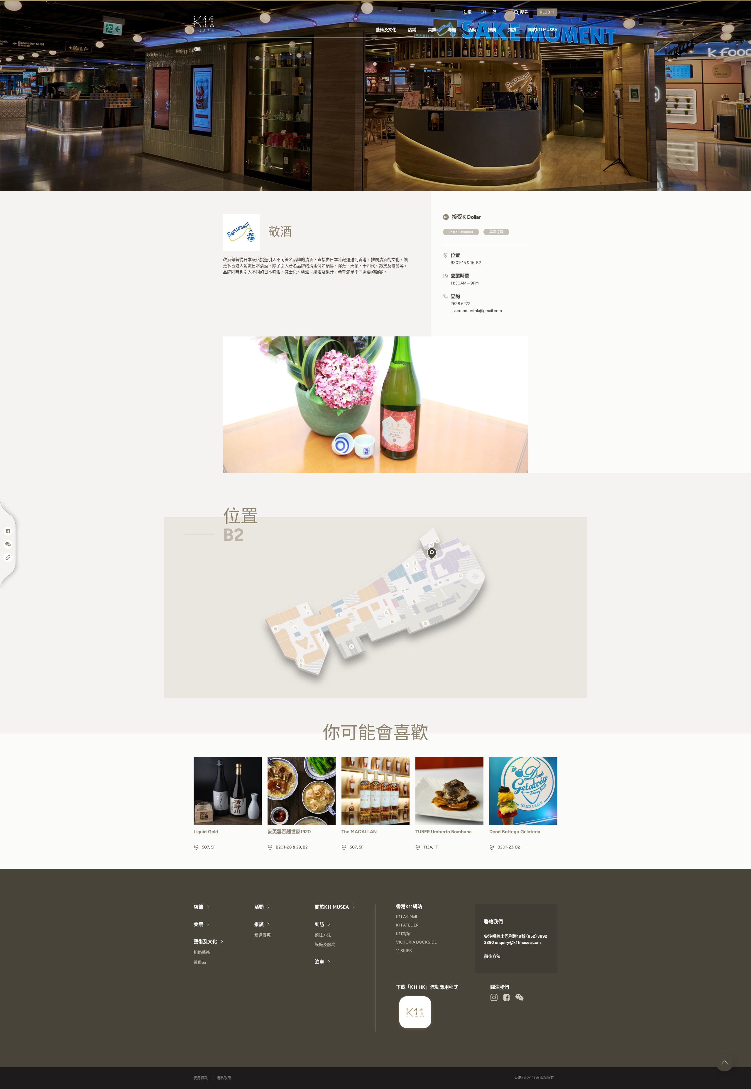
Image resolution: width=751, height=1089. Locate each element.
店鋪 (412, 29)
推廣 (492, 29)
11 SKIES (404, 950)
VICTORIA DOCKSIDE (416, 942)
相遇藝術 (202, 952)
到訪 (512, 29)
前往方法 (323, 935)
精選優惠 (262, 935)
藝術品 (200, 961)
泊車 (468, 12)
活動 (472, 29)
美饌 (432, 29)
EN (483, 12)
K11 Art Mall (406, 916)
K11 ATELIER (407, 925)
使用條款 (201, 1078)
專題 (452, 29)
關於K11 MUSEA (542, 29)
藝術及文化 (386, 29)
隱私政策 (224, 1078)
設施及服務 (325, 944)
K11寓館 (403, 933)
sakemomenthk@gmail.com (476, 311)
